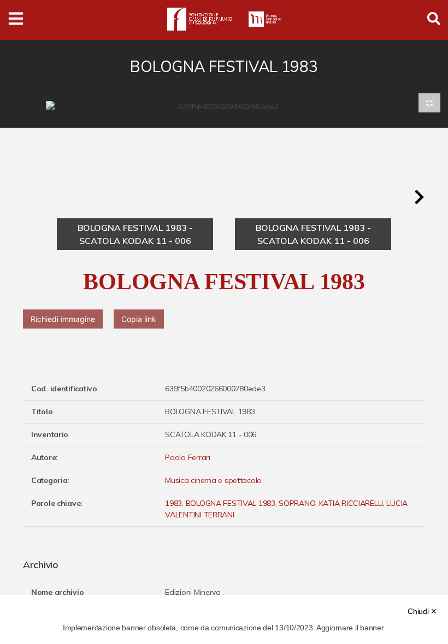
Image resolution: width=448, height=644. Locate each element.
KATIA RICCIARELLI (351, 503)
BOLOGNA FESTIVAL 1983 (230, 503)
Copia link (138, 319)
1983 (173, 503)
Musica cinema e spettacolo (213, 480)
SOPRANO (297, 503)
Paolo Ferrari (187, 457)
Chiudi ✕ (422, 611)
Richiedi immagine (63, 319)
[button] (419, 197)
